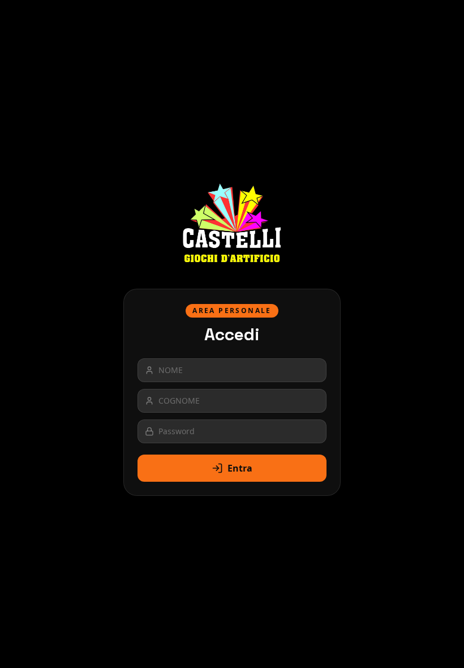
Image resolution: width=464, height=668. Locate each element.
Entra (239, 468)
